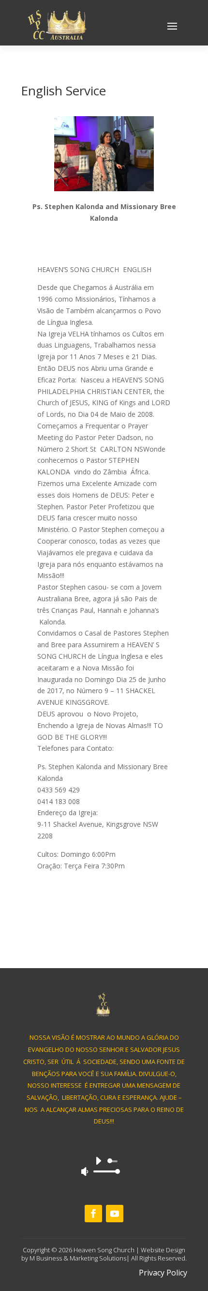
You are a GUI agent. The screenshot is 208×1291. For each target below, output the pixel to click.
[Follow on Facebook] (93, 1213)
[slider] (104, 1171)
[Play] (98, 1161)
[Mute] (84, 1171)
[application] (104, 1166)
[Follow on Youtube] (114, 1213)
